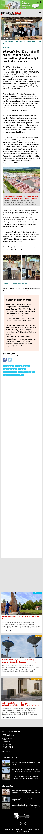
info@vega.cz (6, 751)
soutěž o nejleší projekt (27, 372)
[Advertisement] (21, 466)
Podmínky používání (22, 831)
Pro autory (15, 829)
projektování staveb (22, 366)
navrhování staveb (10, 369)
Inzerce (23, 829)
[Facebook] (18, 823)
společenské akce (9, 372)
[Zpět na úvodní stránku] (11, 13)
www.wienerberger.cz (18, 291)
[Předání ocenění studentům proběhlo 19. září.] (21, 281)
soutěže (22, 369)
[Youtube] (24, 823)
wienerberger (8, 366)
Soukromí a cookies (33, 829)
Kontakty (7, 829)
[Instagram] (21, 823)
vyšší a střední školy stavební (13, 375)
